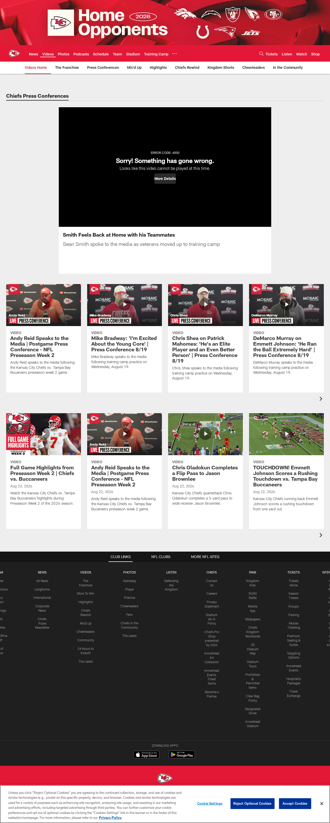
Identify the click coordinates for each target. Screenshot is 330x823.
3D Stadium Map (253, 649)
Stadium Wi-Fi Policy (212, 619)
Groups (293, 606)
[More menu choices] (174, 54)
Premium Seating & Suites (294, 640)
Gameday (129, 581)
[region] (165, 804)
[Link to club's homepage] (14, 53)
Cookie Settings (209, 803)
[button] (165, 178)
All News (42, 581)
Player (129, 589)
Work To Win (85, 593)
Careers (212, 593)
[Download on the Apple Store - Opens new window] (146, 755)
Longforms (42, 589)
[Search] (261, 53)
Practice (129, 597)
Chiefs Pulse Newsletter (42, 623)
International (42, 597)
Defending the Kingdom (171, 585)
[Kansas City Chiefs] (165, 779)
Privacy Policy (110, 818)
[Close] (321, 803)
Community (85, 640)
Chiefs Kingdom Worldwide (252, 632)
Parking (293, 615)
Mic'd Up (86, 623)
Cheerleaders (86, 631)
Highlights (86, 602)
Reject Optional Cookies (252, 803)
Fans (129, 614)
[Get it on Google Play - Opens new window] (182, 757)
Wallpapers (252, 619)
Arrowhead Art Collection (211, 657)
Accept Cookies (295, 803)
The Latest (86, 661)
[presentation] (322, 399)
